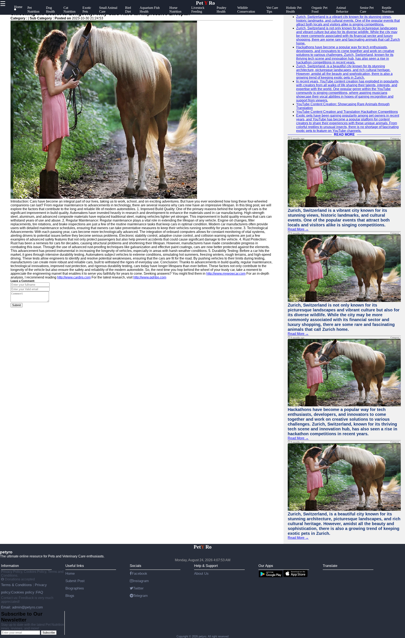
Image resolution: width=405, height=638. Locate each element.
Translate (330, 566)
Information (10, 566)
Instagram (141, 581)
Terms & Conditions (17, 585)
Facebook (139, 573)
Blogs (69, 595)
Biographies (74, 588)
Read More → (298, 229)
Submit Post (75, 581)
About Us (201, 573)
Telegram (140, 595)
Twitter (138, 588)
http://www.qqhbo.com (149, 277)
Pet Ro (205, 3)
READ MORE (344, 134)
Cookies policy (22, 592)
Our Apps (265, 566)
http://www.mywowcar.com (226, 273)
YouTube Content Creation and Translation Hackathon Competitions (347, 112)
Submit (16, 305)
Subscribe (49, 632)
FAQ (39, 592)
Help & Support (206, 566)
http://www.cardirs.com (74, 277)
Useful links (74, 566)
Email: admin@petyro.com (22, 607)
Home (70, 573)
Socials (135, 566)
